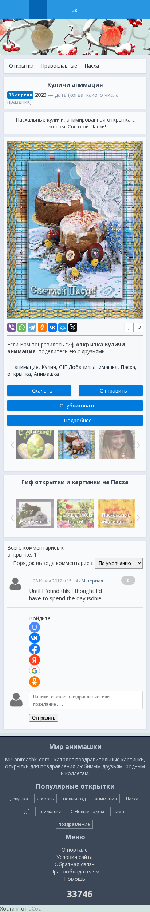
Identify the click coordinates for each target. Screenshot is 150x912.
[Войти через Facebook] (34, 649)
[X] (72, 327)
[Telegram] (32, 327)
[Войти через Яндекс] (34, 659)
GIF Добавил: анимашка (88, 366)
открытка (19, 373)
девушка (19, 799)
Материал (92, 581)
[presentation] (11, 517)
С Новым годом (87, 811)
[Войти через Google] (34, 670)
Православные (59, 65)
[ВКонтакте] (52, 327)
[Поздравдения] (93, 9)
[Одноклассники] (42, 327)
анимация (27, 366)
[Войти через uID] (34, 627)
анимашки (50, 811)
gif (26, 811)
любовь (45, 799)
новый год (74, 799)
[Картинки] (56, 9)
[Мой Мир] (62, 327)
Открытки (21, 65)
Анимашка (46, 373)
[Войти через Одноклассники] (34, 681)
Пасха (91, 65)
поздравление (74, 824)
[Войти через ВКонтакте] (34, 638)
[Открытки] (38, 9)
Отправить (43, 718)
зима (118, 811)
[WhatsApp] (21, 327)
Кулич (49, 366)
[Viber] (11, 327)
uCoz (35, 908)
